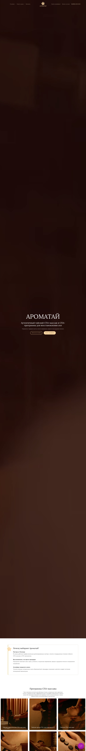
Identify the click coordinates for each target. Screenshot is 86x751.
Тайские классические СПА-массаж (14, 727)
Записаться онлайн (36, 332)
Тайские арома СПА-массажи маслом (43, 727)
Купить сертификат (49, 332)
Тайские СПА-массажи (67, 727)
